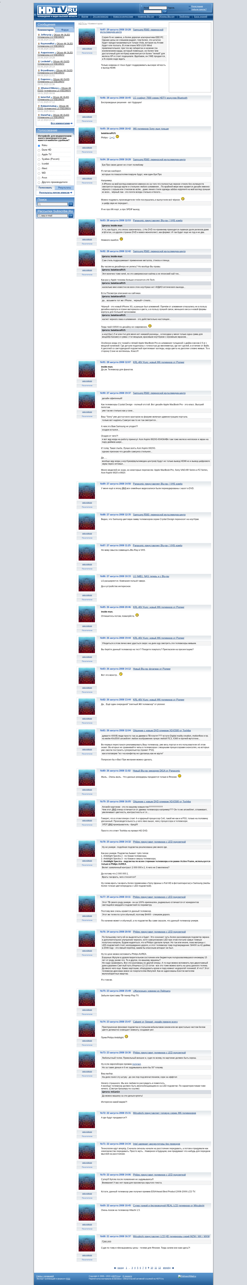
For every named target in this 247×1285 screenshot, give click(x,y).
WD (44, 173)
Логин (146, 8)
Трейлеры (184, 16)
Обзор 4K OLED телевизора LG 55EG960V (53, 36)
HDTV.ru (82, 23)
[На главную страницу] (57, 17)
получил (136, 1064)
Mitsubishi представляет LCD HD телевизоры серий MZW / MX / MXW (171, 1236)
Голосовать (45, 187)
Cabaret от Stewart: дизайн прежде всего (155, 1021)
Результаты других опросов (54, 192)
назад (121, 1268)
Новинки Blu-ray (146, 16)
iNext (44, 168)
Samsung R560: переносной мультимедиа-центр (159, 159)
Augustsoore (47, 52)
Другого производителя (54, 182)
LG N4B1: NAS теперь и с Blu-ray (151, 576)
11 (156, 1268)
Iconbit (45, 163)
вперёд (167, 1268)
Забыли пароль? (198, 9)
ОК (164, 11)
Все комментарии (60, 123)
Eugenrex (46, 79)
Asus (44, 177)
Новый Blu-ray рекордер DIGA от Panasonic (156, 770)
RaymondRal (47, 43)
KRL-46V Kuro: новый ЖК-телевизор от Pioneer (158, 362)
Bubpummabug (48, 106)
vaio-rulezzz (87, 48)
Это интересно (100, 16)
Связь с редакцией (45, 1276)
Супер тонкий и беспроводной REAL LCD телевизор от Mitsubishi (168, 1205)
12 (159, 1268)
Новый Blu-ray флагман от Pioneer (152, 668)
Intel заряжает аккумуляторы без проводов (156, 1144)
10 (152, 1268)
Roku (44, 145)
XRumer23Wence (50, 88)
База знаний (200, 16)
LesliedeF (46, 61)
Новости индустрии (123, 16)
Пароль (171, 8)
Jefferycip (46, 35)
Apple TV (47, 154)
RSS (68, 1279)
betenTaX (45, 97)
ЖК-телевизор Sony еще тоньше (151, 128)
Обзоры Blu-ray (166, 16)
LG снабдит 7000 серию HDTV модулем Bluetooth (160, 97)
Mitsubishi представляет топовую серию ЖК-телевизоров (164, 1113)
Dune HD (46, 149)
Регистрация (197, 6)
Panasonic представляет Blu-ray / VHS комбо (157, 220)
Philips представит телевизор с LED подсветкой (159, 841)
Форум (84, 16)
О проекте (127, 1276)
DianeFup (45, 115)
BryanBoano (47, 70)
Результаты (64, 187)
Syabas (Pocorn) (50, 159)
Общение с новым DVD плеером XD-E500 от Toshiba (162, 730)
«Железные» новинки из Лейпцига (151, 991)
